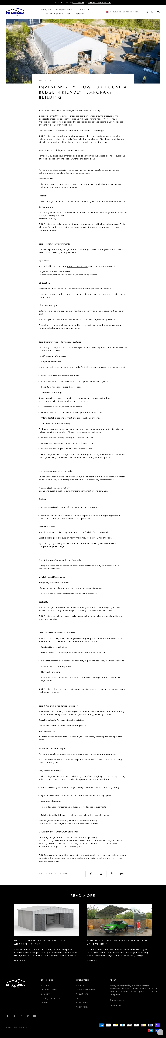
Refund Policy (82, 1002)
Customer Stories (65, 10)
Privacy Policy (82, 1007)
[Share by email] (122, 874)
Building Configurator (58, 14)
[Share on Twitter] (101, 874)
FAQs (78, 998)
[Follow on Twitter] (14, 1016)
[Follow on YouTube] (34, 1016)
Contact (80, 14)
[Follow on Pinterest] (27, 1016)
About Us (80, 985)
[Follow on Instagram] (21, 1016)
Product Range (82, 994)
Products (46, 10)
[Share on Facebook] (91, 874)
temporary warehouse (77, 266)
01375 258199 (116, 1005)
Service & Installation (85, 989)
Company (84, 10)
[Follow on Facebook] (7, 1016)
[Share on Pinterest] (111, 874)
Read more (19, 960)
